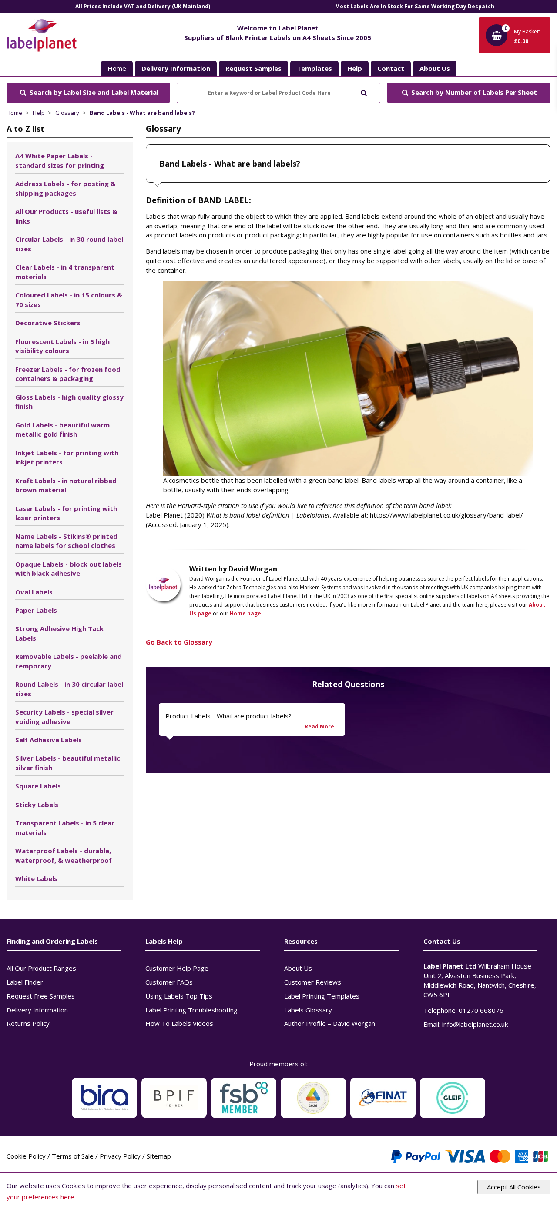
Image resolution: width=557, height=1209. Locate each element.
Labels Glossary (308, 1009)
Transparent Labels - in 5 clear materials (64, 827)
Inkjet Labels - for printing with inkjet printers (66, 457)
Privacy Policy (120, 1156)
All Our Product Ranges (41, 968)
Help (39, 113)
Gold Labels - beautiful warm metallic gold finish (62, 430)
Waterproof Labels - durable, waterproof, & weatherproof (63, 855)
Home (116, 68)
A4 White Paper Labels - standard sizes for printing (59, 160)
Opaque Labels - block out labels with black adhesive (68, 569)
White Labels (36, 878)
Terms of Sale (73, 1156)
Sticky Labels (36, 804)
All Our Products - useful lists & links (66, 216)
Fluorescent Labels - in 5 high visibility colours (62, 346)
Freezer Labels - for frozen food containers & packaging (68, 374)
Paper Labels (36, 610)
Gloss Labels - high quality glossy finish (69, 402)
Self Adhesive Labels (48, 739)
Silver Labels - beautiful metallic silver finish (67, 763)
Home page (245, 613)
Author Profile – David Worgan (329, 1023)
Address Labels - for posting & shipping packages (65, 188)
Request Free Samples (41, 996)
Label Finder (25, 982)
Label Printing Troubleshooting (191, 1009)
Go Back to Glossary (179, 642)
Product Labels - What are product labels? (228, 715)
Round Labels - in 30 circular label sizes (69, 689)
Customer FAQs (169, 982)
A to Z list (25, 129)
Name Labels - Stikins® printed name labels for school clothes (66, 541)
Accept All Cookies (514, 1186)
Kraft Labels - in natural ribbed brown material (66, 485)
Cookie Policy (26, 1156)
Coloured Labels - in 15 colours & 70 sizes (68, 300)
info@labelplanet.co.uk (475, 1024)
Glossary (67, 113)
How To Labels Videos (179, 1023)
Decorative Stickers (48, 322)
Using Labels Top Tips (178, 996)
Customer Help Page (176, 968)
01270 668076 (481, 1010)
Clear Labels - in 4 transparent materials (64, 272)
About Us (298, 968)
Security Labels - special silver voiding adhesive (64, 717)
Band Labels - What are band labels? (142, 113)
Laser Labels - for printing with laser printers (66, 513)
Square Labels (38, 786)
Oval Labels (34, 592)
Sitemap (159, 1156)
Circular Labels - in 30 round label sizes (69, 244)
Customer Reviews (312, 982)
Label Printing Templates (321, 996)
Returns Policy (28, 1023)
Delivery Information (37, 1009)
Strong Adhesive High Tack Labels (59, 633)
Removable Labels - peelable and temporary (68, 661)
